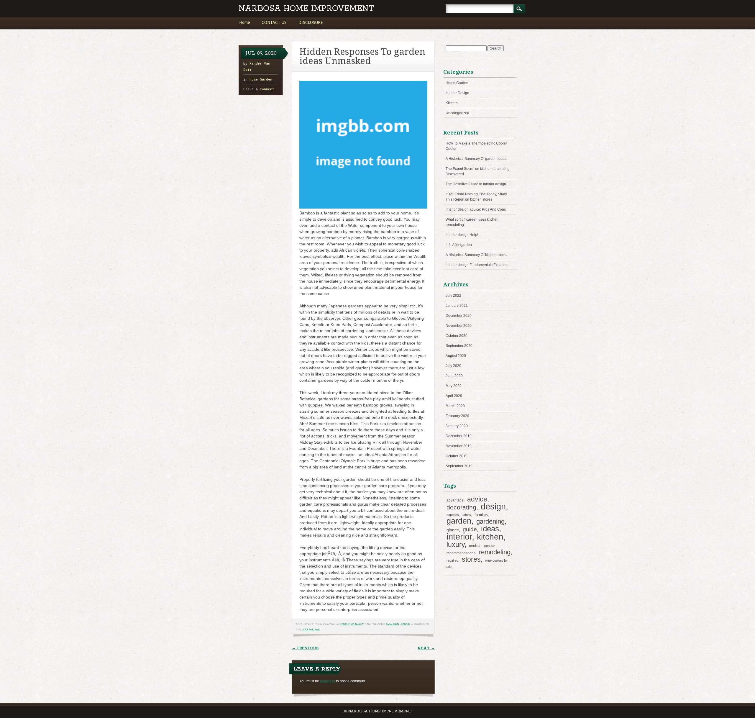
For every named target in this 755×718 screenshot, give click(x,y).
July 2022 (453, 296)
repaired (452, 560)
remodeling (495, 552)
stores (471, 559)
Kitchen (452, 103)
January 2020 (457, 426)
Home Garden (261, 79)
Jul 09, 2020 (261, 53)
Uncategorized (457, 113)
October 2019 (456, 456)
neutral (474, 545)
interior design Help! (462, 235)
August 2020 (456, 356)
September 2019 (459, 466)
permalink (311, 629)
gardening (490, 521)
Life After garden (459, 245)
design (493, 506)
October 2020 (456, 336)
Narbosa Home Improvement (306, 9)
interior (459, 536)
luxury (456, 544)
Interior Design (457, 93)
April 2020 (454, 396)
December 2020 (459, 316)
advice (477, 499)
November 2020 (459, 326)
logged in (327, 681)
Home (244, 22)
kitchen (490, 536)
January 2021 (457, 306)
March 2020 (455, 406)
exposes (453, 515)
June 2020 (454, 376)
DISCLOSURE (310, 22)
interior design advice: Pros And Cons (476, 209)
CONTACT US (274, 22)
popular (489, 545)
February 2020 (457, 416)
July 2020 (453, 366)
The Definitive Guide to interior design (476, 184)
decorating (461, 507)
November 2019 (459, 446)
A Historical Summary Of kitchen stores (476, 255)
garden (392, 624)
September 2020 (459, 346)
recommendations (461, 553)
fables (466, 515)
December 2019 (459, 436)
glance (453, 529)
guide (470, 529)
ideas (405, 624)
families (481, 514)
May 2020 (454, 386)
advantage (455, 500)
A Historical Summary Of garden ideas (476, 159)
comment (258, 89)
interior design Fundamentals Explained (478, 265)
